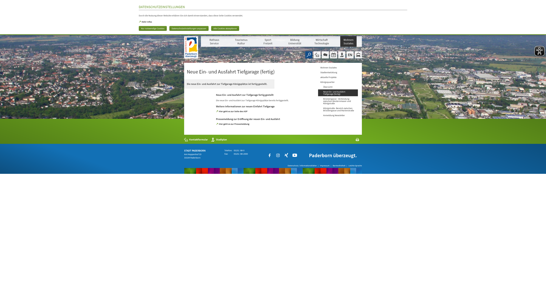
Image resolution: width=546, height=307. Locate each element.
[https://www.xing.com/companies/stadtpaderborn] (286, 155)
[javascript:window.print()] (354, 140)
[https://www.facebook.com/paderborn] (269, 155)
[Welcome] (350, 54)
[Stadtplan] (341, 54)
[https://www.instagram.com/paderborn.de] (278, 155)
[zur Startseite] (191, 47)
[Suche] (308, 54)
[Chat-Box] (325, 54)
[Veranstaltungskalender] (333, 54)
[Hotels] (358, 54)
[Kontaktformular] (317, 54)
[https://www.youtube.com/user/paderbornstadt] (294, 155)
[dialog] (273, 17)
